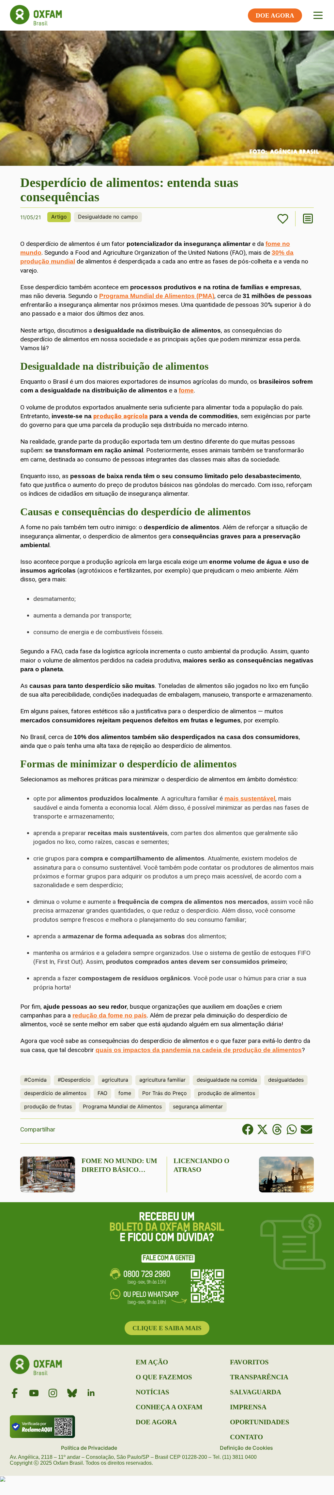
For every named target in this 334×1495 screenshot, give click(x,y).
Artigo (59, 216)
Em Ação (152, 1362)
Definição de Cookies (246, 1448)
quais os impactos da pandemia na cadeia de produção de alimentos (199, 1049)
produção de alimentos (226, 1093)
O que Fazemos (164, 1377)
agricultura (115, 1079)
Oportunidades (259, 1422)
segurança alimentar (198, 1106)
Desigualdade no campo (108, 216)
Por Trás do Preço (164, 1093)
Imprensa (248, 1407)
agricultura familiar (162, 1079)
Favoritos (249, 1362)
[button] (247, 1129)
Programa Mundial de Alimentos (122, 1106)
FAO (102, 1093)
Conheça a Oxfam (169, 1407)
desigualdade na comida (227, 1079)
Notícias (152, 1392)
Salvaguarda (255, 1392)
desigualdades (286, 1079)
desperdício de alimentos (55, 1093)
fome (186, 390)
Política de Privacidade (89, 1448)
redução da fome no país (109, 1015)
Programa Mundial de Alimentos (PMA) (156, 295)
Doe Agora (156, 1422)
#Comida (35, 1079)
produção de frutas (48, 1106)
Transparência (259, 1377)
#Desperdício (74, 1079)
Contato (246, 1437)
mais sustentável (249, 798)
